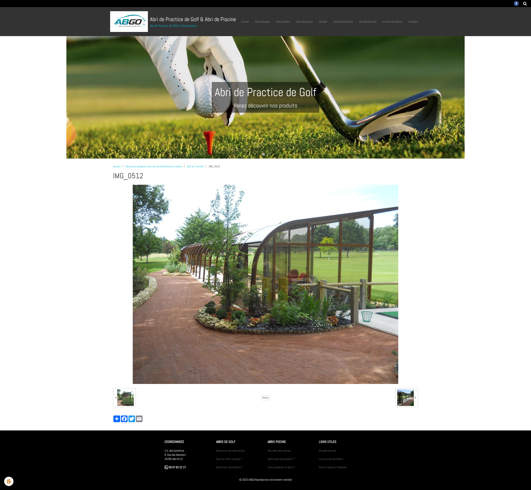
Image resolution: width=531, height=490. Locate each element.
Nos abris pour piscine (279, 450)
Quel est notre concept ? (229, 459)
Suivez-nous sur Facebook (333, 467)
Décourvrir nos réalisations (230, 450)
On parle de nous (367, 21)
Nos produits (283, 21)
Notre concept (262, 21)
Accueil (245, 21)
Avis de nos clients (392, 21)
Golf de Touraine (195, 166)
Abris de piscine (304, 21)
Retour (265, 397)
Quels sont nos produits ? (229, 467)
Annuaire (413, 21)
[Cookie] (8, 481)
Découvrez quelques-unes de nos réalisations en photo (153, 166)
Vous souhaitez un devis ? (281, 467)
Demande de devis (343, 21)
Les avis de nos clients (331, 459)
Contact (323, 21)
